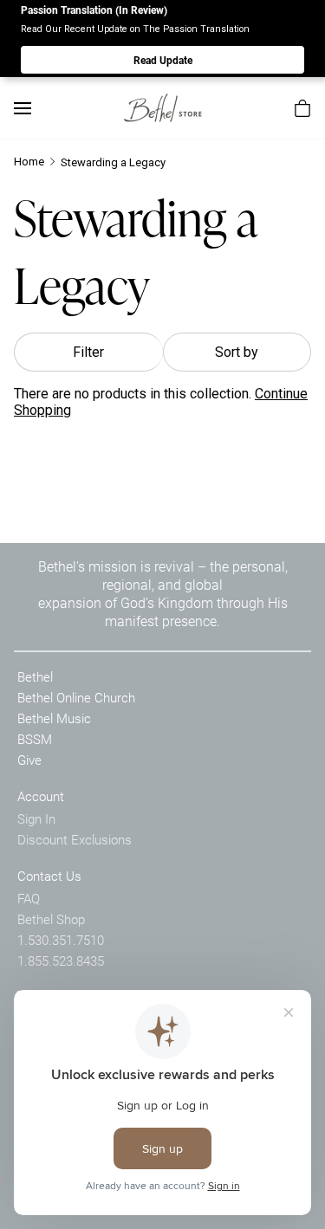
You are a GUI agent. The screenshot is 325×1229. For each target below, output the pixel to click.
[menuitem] (302, 108)
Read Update (162, 60)
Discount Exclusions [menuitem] (74, 839)
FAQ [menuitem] (28, 898)
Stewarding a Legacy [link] (113, 162)
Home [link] (29, 161)
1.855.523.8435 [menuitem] (60, 960)
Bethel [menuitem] (35, 676)
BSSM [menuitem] (34, 738)
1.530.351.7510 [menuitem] (60, 939)
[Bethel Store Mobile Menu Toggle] (22, 108)
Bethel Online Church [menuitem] (76, 697)
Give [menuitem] (29, 759)
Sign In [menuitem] (36, 818)
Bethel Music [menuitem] (54, 718)
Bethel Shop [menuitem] (51, 919)
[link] (163, 108)
